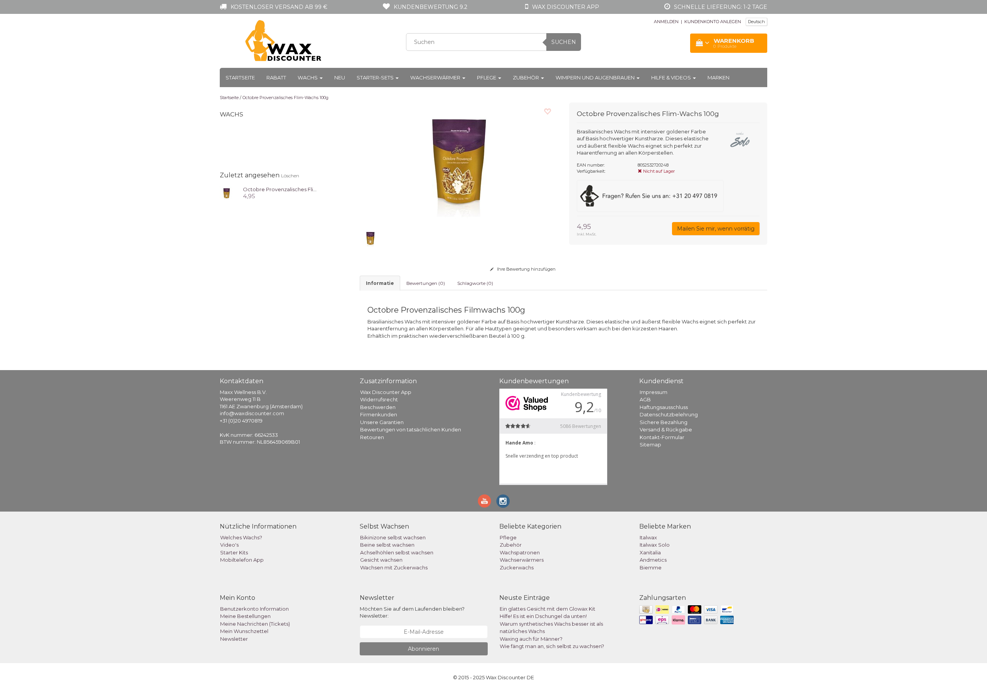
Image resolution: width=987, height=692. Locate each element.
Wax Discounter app (565, 6)
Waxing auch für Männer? (531, 639)
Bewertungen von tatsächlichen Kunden (410, 429)
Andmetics (653, 560)
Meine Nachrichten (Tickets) (255, 624)
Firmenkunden (378, 414)
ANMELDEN (666, 21)
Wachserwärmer (435, 77)
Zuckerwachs (517, 567)
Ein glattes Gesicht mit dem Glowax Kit (547, 609)
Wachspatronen (520, 552)
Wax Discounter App (385, 392)
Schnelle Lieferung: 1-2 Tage (720, 6)
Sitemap (650, 444)
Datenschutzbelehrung (669, 414)
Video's (229, 545)
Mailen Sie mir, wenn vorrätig (716, 228)
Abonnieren (423, 648)
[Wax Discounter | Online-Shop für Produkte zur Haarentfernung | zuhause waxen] (284, 41)
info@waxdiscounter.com (252, 413)
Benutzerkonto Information (254, 609)
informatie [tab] (380, 283)
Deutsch (756, 21)
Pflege (487, 77)
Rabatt (276, 77)
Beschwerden (378, 407)
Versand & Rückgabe (666, 429)
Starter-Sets (376, 77)
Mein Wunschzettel (244, 631)
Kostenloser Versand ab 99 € (279, 6)
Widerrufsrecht (379, 399)
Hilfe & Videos (671, 77)
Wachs (308, 77)
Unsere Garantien (382, 422)
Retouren (372, 437)
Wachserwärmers (522, 560)
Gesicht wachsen (381, 560)
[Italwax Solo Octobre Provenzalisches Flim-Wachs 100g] (226, 192)
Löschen (290, 175)
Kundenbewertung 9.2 (430, 6)
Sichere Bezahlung (663, 422)
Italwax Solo (655, 545)
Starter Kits (234, 552)
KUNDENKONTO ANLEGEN (712, 21)
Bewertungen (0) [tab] (425, 283)
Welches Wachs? (241, 537)
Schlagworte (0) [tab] (475, 283)
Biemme (651, 567)
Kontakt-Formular (662, 437)
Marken (718, 77)
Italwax (648, 537)
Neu (339, 77)
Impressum (653, 392)
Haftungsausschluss (664, 407)
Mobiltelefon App (242, 560)
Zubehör (526, 77)
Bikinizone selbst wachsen (393, 537)
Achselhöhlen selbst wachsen (396, 552)
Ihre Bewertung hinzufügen (526, 269)
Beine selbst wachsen (387, 545)
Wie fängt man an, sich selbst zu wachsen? (552, 646)
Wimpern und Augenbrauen (596, 77)
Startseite (240, 77)
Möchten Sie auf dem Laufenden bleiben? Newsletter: (412, 612)
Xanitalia (650, 552)
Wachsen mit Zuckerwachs (394, 567)
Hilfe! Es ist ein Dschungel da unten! (543, 616)
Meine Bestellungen (245, 616)
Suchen (563, 42)
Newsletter (234, 639)
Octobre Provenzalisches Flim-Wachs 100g (285, 97)
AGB (645, 399)
